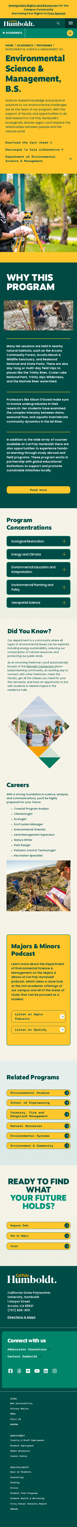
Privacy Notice (19, 1408)
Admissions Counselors (27, 1349)
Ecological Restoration (27, 541)
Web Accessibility (21, 1403)
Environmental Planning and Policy (32, 587)
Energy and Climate (26, 554)
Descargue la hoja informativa (32, 149)
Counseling (16, 1477)
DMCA (13, 1413)
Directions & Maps (21, 1317)
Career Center (18, 1456)
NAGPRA (14, 1424)
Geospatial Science (25, 602)
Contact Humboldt (22, 1356)
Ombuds (14, 1508)
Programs (44, 45)
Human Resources (20, 1450)
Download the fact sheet (26, 142)
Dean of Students (20, 1471)
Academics (14, 33)
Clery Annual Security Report (28, 1503)
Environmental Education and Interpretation (33, 570)
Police (14, 1487)
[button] (58, 23)
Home (9, 45)
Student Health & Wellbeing (27, 1498)
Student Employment (22, 1445)
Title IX (15, 1419)
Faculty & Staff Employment (27, 1440)
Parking (14, 1482)
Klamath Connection (40, 666)
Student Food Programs (24, 1493)
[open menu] (70, 23)
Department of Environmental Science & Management (30, 159)
